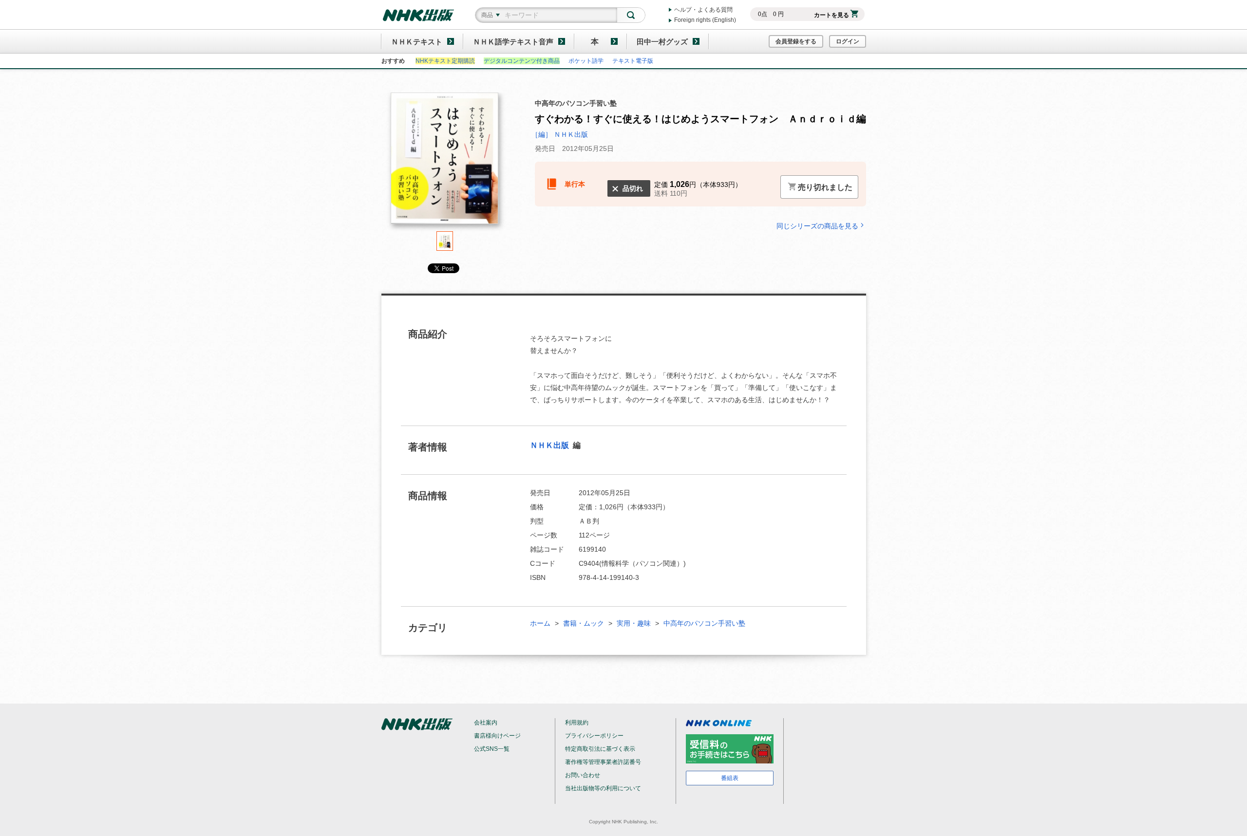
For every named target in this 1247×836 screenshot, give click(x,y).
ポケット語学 (586, 60)
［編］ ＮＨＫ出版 (559, 134)
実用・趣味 (634, 623)
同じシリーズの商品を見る (817, 225)
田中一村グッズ (662, 41)
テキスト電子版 (632, 60)
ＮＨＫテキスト (416, 41)
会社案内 (485, 722)
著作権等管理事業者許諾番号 (603, 762)
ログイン (847, 41)
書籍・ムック (583, 623)
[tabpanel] (444, 162)
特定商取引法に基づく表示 (600, 748)
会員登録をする (795, 41)
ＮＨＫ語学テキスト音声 (513, 41)
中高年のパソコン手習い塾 (704, 623)
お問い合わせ (582, 775)
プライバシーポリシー (594, 735)
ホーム (540, 623)
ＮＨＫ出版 (550, 445)
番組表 (729, 778)
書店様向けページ (497, 735)
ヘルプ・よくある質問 (703, 9)
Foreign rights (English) (705, 20)
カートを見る (831, 15)
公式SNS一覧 (492, 748)
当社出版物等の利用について (603, 788)
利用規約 (576, 722)
